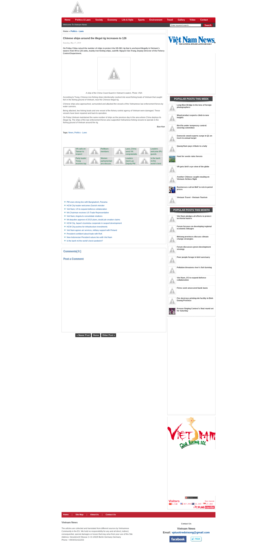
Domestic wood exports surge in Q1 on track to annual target (194, 137)
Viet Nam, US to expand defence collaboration (87, 209)
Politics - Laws (77, 31)
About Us (94, 514)
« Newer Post (83, 335)
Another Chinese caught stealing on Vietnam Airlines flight (193, 178)
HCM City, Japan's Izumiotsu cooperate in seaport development (94, 223)
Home (96, 335)
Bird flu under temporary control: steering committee (192, 126)
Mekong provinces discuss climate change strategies (193, 238)
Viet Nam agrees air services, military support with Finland (92, 230)
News (70, 132)
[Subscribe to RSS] (138, 140)
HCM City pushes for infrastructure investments (87, 227)
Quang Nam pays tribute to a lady (192, 146)
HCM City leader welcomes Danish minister (86, 205)
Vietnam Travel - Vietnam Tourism (192, 197)
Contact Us (111, 514)
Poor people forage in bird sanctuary (193, 257)
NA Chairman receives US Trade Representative (88, 213)
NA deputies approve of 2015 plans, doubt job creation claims (93, 220)
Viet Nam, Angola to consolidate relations (84, 216)
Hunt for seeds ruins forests (189, 156)
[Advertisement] (157, 7)
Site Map (79, 514)
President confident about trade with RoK (84, 234)
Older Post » (108, 335)
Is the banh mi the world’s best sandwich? (85, 241)
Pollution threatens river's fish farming (194, 267)
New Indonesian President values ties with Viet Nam (89, 237)
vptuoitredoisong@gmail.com (191, 532)
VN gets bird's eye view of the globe (193, 166)
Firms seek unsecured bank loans (192, 288)
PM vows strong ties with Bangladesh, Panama (87, 202)
